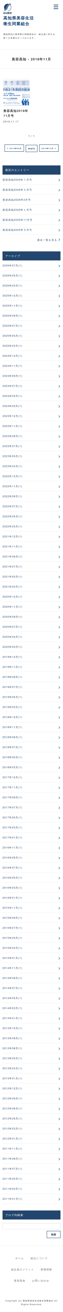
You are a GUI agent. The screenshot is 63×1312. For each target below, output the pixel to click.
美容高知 (19, 1280)
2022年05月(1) (12, 516)
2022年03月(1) (12, 526)
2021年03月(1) (12, 586)
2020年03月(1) (12, 646)
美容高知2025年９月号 (17, 229)
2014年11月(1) (12, 968)
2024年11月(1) (12, 365)
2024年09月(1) (12, 376)
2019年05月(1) (12, 697)
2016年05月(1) (12, 877)
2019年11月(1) (12, 667)
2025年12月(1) (12, 295)
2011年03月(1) (12, 1188)
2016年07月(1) (12, 867)
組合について (39, 1258)
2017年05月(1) (12, 817)
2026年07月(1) (12, 265)
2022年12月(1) (12, 476)
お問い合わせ (40, 1280)
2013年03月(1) (12, 1068)
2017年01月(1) (12, 837)
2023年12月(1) (12, 416)
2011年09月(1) (12, 1158)
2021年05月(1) (12, 576)
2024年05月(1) (12, 396)
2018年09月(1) (12, 737)
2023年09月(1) (12, 436)
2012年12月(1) (12, 1088)
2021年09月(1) (12, 556)
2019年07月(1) (12, 687)
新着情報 (46, 1269)
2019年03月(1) (12, 707)
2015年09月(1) (12, 917)
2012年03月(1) (12, 1128)
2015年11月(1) (12, 907)
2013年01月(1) (12, 1078)
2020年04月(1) (12, 636)
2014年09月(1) (12, 978)
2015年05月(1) (12, 938)
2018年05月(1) (12, 757)
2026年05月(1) (12, 275)
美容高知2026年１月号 (17, 209)
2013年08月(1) (12, 1048)
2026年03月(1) (12, 285)
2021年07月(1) (12, 566)
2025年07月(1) (12, 325)
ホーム (19, 1258)
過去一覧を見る (47, 240)
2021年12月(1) (12, 536)
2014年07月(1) (12, 988)
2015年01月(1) (12, 958)
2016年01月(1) (12, 897)
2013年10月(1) (12, 1028)
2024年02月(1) (12, 406)
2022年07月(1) (12, 506)
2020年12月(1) (12, 596)
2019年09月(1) (12, 677)
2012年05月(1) (12, 1118)
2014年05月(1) (12, 998)
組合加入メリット (22, 1269)
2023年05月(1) (12, 456)
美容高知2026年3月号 (17, 199)
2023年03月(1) (12, 466)
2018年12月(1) (12, 717)
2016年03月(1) (12, 887)
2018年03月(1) (12, 767)
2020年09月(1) (12, 616)
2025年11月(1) (12, 305)
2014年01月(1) (12, 1018)
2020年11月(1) (12, 606)
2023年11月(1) (12, 426)
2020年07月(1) (12, 626)
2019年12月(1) (12, 657)
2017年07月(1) (12, 807)
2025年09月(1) (12, 315)
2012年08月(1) (12, 1108)
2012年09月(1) (12, 1098)
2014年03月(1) (12, 1008)
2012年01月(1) (12, 1138)
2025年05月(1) (12, 335)
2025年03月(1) (12, 345)
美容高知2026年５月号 (17, 189)
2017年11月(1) (12, 787)
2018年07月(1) (12, 747)
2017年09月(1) (12, 797)
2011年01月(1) (12, 1198)
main (31, 148)
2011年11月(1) (12, 1148)
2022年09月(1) (12, 496)
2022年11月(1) (12, 486)
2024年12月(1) (12, 355)
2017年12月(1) (12, 777)
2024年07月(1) (12, 386)
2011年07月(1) (12, 1168)
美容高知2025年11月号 (18, 219)
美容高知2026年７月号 (17, 179)
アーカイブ (12, 256)
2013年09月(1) (12, 1038)
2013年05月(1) (12, 1058)
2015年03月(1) (12, 948)
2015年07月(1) (12, 927)
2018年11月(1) (12, 727)
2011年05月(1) (12, 1178)
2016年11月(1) (12, 847)
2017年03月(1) (12, 827)
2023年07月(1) (12, 446)
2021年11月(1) (12, 546)
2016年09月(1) (12, 857)
